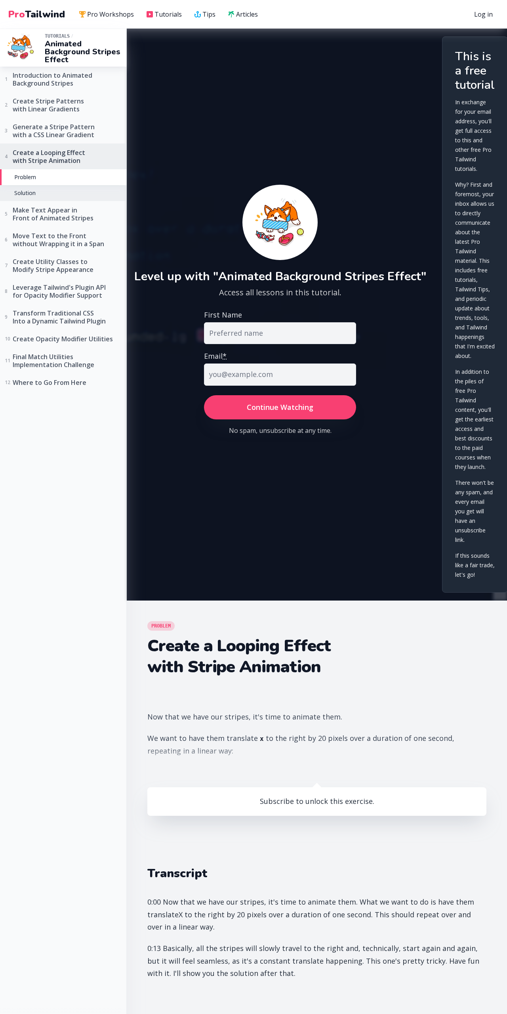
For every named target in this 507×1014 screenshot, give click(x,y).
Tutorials (168, 14)
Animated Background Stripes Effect (82, 51)
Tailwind (36, 14)
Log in (483, 14)
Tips (208, 14)
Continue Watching (280, 407)
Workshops (110, 14)
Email (215, 356)
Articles (247, 14)
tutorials (57, 36)
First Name (223, 315)
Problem (25, 177)
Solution (25, 193)
